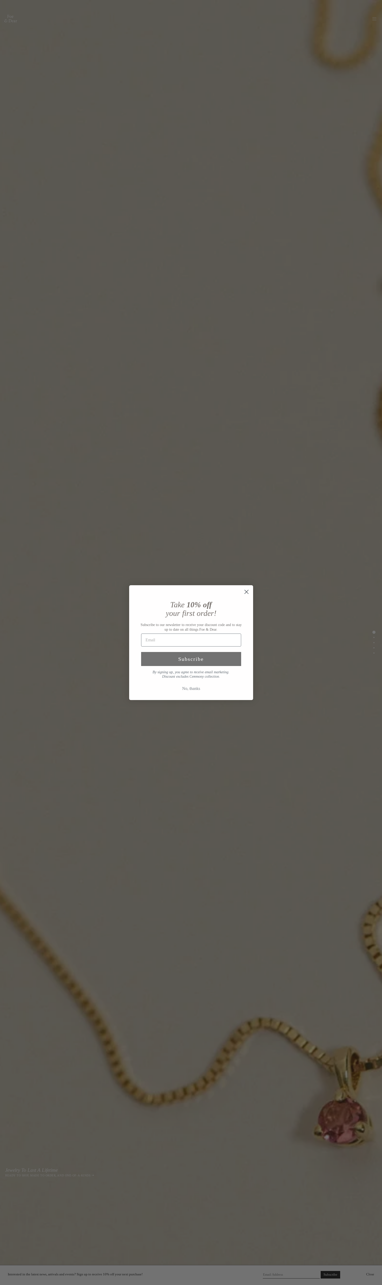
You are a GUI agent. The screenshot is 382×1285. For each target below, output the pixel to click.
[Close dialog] (246, 591)
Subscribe (191, 659)
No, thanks (191, 688)
